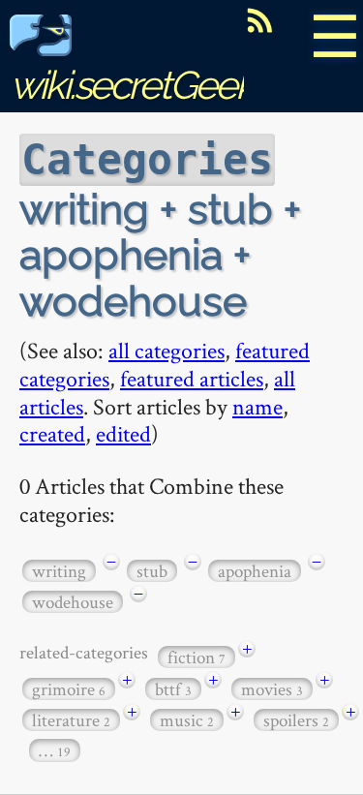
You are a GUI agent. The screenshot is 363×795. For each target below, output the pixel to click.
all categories (166, 350)
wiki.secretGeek (132, 84)
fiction (196, 657)
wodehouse (72, 602)
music (187, 720)
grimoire (69, 689)
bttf (173, 689)
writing (59, 571)
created (52, 433)
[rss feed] (259, 20)
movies (272, 689)
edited (123, 433)
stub (151, 571)
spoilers (296, 720)
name (257, 406)
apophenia (254, 571)
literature (71, 720)
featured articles (191, 378)
